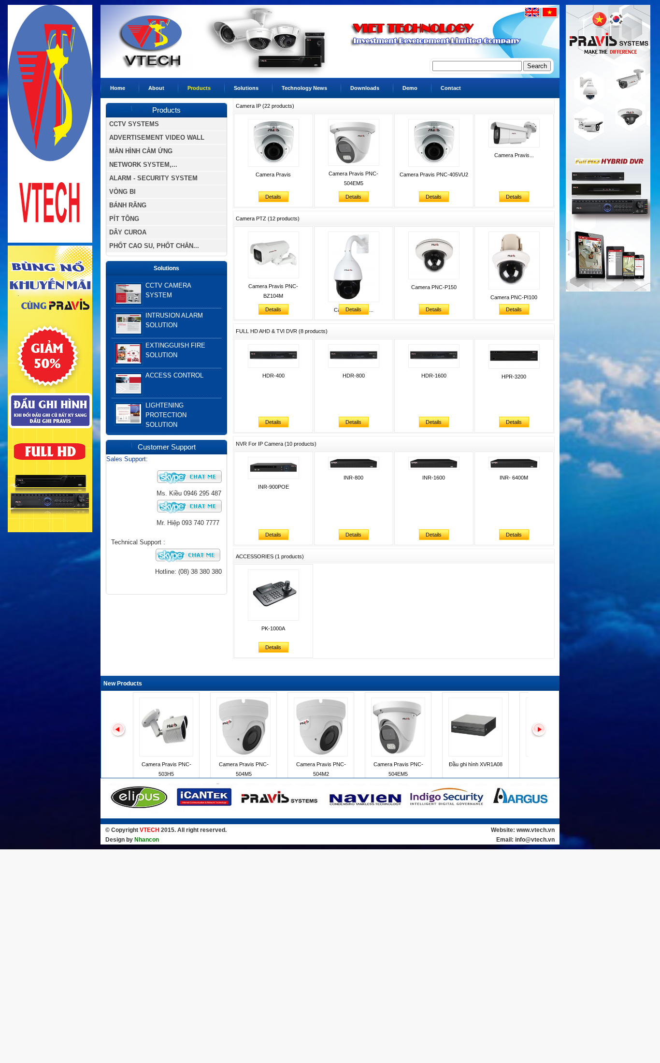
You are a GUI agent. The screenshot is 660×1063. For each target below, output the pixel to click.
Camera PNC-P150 (434, 287)
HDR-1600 (433, 376)
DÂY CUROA (127, 232)
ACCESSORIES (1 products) (270, 556)
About (156, 88)
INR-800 (353, 478)
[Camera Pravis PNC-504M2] (321, 754)
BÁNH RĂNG (127, 205)
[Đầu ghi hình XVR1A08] (475, 754)
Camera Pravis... (514, 155)
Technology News (304, 88)
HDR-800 (354, 376)
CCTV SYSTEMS (134, 124)
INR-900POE (273, 487)
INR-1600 (433, 478)
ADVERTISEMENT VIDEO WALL (156, 137)
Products (199, 88)
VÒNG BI (122, 191)
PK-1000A (273, 628)
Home (117, 88)
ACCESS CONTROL (174, 375)
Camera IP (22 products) (265, 106)
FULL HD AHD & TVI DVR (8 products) (282, 331)
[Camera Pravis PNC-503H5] (166, 754)
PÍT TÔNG (124, 218)
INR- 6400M (514, 478)
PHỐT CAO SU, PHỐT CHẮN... (154, 245)
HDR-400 (273, 376)
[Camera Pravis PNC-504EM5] (398, 754)
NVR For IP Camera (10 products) (276, 444)
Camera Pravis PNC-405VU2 (434, 174)
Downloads (364, 88)
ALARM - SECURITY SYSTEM (153, 178)
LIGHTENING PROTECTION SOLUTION (166, 415)
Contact (451, 88)
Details (273, 197)
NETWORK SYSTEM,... (143, 164)
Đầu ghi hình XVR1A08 (475, 764)
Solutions (246, 88)
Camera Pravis (273, 174)
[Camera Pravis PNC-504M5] (243, 754)
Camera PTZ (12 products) (268, 218)
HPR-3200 (514, 376)
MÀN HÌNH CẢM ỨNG (140, 151)
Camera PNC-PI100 (513, 297)
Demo (409, 88)
